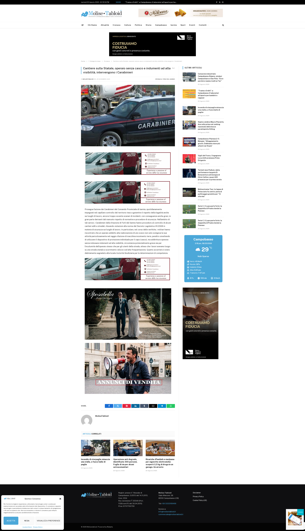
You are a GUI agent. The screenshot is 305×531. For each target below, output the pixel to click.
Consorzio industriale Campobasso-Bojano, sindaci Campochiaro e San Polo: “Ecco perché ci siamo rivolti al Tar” (210, 77)
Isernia (174, 25)
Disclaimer (197, 493)
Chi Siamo (92, 25)
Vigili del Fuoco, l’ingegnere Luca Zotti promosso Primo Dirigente (209, 158)
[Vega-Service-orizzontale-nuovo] (127, 203)
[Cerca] (223, 25)
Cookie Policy (27, 527)
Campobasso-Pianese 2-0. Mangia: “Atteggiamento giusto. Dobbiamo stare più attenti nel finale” (209, 142)
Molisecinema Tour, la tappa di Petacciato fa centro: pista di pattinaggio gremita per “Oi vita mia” (210, 192)
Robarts (110, 527)
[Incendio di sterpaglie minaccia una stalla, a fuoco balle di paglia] (95, 448)
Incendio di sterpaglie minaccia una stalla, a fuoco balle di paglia (156, 2)
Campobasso (161, 25)
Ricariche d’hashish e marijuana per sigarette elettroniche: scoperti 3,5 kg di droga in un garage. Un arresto (160, 463)
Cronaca (116, 25)
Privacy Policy (38, 527)
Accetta (11, 521)
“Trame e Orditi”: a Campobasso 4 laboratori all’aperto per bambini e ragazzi (208, 94)
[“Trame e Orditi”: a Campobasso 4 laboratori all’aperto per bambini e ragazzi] (189, 93)
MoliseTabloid (88, 79)
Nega (27, 521)
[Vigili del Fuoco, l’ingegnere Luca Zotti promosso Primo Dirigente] (189, 158)
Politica (138, 25)
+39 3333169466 (168, 503)
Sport (183, 25)
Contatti (202, 25)
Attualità (105, 25)
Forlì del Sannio (169, 79)
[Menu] (83, 25)
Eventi (192, 25)
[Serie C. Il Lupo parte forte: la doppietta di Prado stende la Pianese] (189, 209)
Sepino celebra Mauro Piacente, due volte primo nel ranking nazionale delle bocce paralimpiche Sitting (211, 125)
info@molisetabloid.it (167, 512)
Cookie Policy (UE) (200, 500)
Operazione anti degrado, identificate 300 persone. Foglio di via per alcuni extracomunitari (125, 463)
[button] (60, 499)
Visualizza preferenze (48, 521)
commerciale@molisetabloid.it (170, 514)
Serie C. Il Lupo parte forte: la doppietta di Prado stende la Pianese (210, 208)
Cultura (127, 25)
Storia (148, 25)
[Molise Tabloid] (105, 13)
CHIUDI (300, 512)
